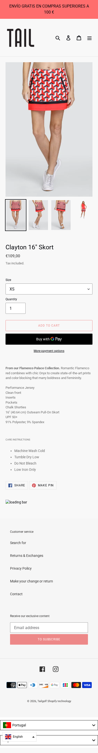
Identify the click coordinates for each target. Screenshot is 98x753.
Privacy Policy (21, 568)
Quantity (11, 299)
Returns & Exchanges (26, 556)
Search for (18, 543)
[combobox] (49, 725)
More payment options (49, 351)
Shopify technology (59, 701)
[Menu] (89, 37)
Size (8, 280)
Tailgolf (42, 701)
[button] (19, 737)
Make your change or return (31, 581)
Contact (16, 594)
